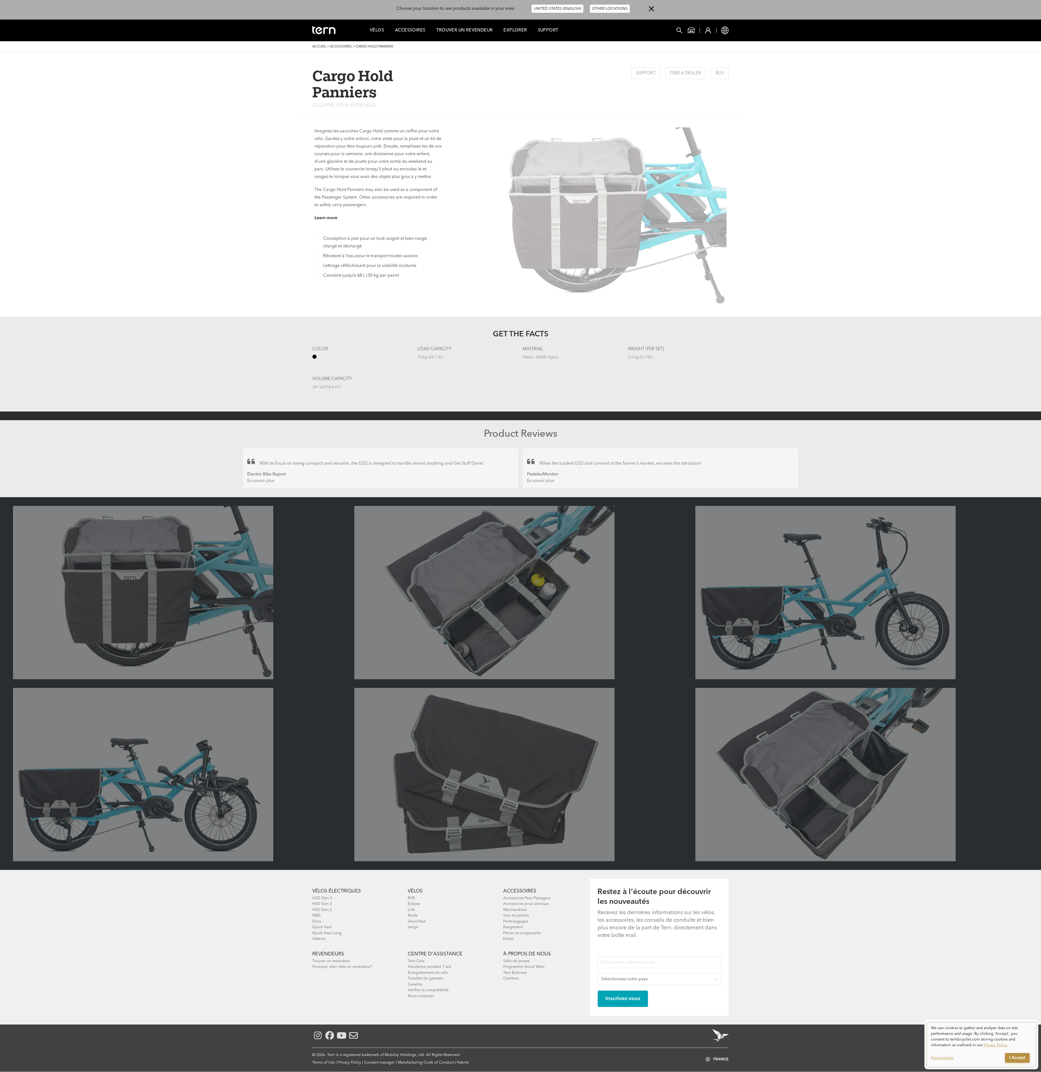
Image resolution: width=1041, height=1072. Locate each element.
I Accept (1017, 1058)
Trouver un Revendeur (464, 30)
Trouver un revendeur (331, 961)
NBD (316, 915)
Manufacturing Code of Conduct (426, 1062)
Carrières (511, 978)
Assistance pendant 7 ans (429, 967)
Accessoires (410, 30)
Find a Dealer (685, 73)
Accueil (319, 46)
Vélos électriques (336, 891)
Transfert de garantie (425, 978)
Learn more (325, 218)
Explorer (515, 30)
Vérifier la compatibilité (428, 990)
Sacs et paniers (516, 915)
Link (411, 910)
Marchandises (515, 910)
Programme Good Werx (524, 967)
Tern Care (416, 961)
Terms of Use (323, 1062)
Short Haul (417, 921)
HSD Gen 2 (322, 910)
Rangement (513, 927)
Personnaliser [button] (942, 1058)
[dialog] (981, 1045)
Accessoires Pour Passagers (526, 898)
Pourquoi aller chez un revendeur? (342, 967)
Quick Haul (322, 927)
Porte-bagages (515, 921)
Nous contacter (421, 996)
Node (413, 915)
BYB (411, 898)
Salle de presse (516, 961)
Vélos (377, 30)
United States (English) (557, 9)
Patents (463, 1062)
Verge (413, 927)
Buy (720, 73)
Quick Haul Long (327, 933)
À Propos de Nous (527, 954)
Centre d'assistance (435, 954)
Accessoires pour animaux (526, 904)
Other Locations (610, 9)
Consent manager (379, 1062)
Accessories (341, 46)
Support (548, 30)
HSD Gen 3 (322, 904)
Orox (316, 921)
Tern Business (515, 973)
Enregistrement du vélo (428, 973)
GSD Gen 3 (322, 898)
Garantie (415, 984)
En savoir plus (260, 481)
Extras (508, 939)
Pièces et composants (522, 933)
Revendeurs (328, 954)
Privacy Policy (349, 1062)
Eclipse (414, 904)
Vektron (319, 939)
